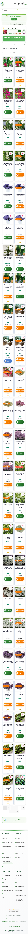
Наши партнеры (19, 879)
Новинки (5, 853)
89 (10, 811)
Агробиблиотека (7, 857)
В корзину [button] (9, 80)
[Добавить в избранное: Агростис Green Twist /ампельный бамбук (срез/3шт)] (23, 275)
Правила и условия (20, 846)
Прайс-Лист (18, 857)
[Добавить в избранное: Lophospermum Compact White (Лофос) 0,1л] (11, 122)
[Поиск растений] (15, 4)
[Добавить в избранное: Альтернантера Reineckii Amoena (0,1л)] (23, 777)
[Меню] (25, 4)
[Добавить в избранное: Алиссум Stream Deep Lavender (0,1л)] (11, 651)
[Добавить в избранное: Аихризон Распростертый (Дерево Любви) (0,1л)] (23, 337)
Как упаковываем (20, 842)
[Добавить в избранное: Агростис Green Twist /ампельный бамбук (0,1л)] (23, 247)
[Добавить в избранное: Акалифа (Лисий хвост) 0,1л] (11, 369)
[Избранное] (18, 4)
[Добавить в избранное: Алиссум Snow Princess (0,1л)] (11, 588)
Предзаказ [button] (21, 80)
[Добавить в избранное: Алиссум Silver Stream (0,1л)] (23, 526)
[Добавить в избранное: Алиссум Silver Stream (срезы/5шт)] (23, 557)
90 (14, 811)
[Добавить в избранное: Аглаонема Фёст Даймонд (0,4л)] (11, 247)
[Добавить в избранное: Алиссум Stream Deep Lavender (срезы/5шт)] (11, 683)
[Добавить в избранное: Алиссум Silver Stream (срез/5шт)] (11, 557)
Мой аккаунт (6, 897)
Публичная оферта (20, 853)
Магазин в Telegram (15, 926)
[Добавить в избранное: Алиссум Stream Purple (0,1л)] (23, 683)
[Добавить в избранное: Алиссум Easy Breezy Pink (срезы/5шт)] (23, 432)
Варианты (9, 361)
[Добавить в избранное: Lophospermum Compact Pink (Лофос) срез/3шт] (11, 90)
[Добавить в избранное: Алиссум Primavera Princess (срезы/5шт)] (23, 494)
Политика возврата (20, 850)
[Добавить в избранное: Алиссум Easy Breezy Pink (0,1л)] (23, 400)
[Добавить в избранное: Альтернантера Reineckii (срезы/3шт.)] (23, 746)
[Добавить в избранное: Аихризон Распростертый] (11, 337)
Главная (5, 10)
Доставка (18, 838)
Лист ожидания (7, 866)
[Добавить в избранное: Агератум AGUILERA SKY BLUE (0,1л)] (11, 184)
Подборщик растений (8, 842)
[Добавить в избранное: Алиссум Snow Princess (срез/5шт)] (11, 620)
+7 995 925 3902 (6, 875)
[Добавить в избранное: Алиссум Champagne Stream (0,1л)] (23, 369)
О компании (19, 875)
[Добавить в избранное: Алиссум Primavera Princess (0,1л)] (23, 463)
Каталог (5, 838)
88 (23, 807)
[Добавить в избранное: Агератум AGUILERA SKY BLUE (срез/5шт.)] (11, 216)
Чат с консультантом (8, 890)
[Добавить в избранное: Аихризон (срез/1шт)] (23, 306)
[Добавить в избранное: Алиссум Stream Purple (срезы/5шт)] (11, 714)
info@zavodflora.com (8, 879)
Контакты (5, 882)
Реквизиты (5, 886)
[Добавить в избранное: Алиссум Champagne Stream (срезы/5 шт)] (11, 400)
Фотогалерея (19, 890)
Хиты (4, 850)
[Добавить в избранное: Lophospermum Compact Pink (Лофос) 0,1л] (11, 59)
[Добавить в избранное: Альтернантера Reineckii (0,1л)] (23, 714)
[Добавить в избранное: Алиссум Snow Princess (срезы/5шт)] (23, 620)
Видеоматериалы (20, 886)
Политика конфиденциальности (21, 894)
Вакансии (18, 882)
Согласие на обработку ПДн (19, 899)
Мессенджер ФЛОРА (7, 894)
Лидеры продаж (7, 846)
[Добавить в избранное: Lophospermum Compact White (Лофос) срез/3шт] (11, 153)
